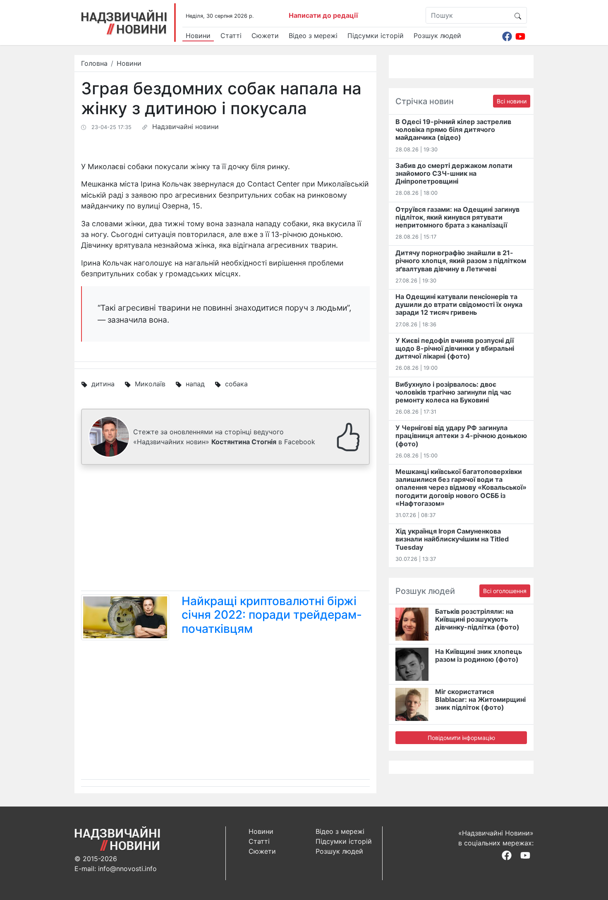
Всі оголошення (505, 590)
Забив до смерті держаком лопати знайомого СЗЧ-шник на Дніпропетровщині (453, 173)
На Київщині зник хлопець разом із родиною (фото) (478, 655)
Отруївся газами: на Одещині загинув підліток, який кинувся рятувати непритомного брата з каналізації (457, 217)
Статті (231, 35)
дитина (103, 384)
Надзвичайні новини (185, 126)
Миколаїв (150, 384)
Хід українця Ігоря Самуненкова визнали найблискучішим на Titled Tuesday (452, 539)
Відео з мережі (313, 35)
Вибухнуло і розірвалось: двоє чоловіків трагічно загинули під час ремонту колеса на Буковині (453, 392)
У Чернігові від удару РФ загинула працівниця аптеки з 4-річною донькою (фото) (461, 436)
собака (236, 384)
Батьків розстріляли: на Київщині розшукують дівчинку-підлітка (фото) (477, 619)
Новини (198, 35)
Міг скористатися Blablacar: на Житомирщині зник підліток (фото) (480, 699)
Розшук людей (437, 35)
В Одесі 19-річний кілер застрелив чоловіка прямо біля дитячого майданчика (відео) (453, 129)
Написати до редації (323, 15)
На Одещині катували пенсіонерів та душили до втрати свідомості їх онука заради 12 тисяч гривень (458, 304)
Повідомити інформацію (461, 737)
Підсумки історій (375, 35)
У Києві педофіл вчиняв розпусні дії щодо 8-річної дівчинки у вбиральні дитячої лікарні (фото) (454, 348)
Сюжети (265, 35)
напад (195, 384)
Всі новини (512, 101)
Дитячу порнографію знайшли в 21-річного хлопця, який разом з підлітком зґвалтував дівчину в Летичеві (460, 261)
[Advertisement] (225, 529)
